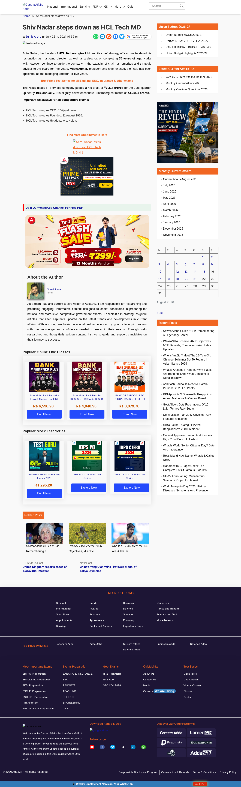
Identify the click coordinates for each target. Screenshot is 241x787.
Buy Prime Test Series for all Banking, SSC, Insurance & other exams (87, 80)
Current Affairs (131, 643)
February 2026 (172, 216)
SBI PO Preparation (34, 673)
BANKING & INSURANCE (77, 673)
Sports (93, 603)
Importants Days (133, 626)
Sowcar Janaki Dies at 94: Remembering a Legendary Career (188, 333)
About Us (148, 673)
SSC (65, 679)
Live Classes (190, 679)
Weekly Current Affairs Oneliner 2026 (189, 77)
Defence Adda (131, 649)
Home (26, 15)
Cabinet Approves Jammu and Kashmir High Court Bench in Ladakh (187, 437)
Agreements (97, 620)
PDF (95, 6)
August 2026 (180, 179)
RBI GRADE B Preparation (38, 708)
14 (194, 271)
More (118, 6)
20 (186, 279)
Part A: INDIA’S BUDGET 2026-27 (187, 41)
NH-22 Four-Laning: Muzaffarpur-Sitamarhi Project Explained (183, 478)
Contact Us (149, 679)
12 (177, 271)
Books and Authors (101, 626)
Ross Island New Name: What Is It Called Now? (189, 457)
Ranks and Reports (168, 608)
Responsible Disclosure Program (138, 772)
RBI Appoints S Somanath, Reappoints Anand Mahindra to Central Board (187, 396)
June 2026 (169, 191)
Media (146, 685)
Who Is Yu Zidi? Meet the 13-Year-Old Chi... (129, 549)
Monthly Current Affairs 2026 (183, 83)
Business (128, 603)
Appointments (64, 620)
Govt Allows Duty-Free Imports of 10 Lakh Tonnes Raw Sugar (185, 406)
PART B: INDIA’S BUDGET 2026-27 (188, 47)
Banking (85, 6)
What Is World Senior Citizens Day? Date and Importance (189, 447)
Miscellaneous (165, 620)
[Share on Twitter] (122, 36)
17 (159, 279)
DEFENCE (69, 697)
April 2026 (169, 203)
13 (186, 271)
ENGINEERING (72, 702)
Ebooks (187, 691)
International (69, 6)
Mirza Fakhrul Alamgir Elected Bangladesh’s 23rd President (182, 427)
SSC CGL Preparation (35, 697)
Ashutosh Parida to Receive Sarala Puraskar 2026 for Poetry (185, 386)
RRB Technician (112, 673)
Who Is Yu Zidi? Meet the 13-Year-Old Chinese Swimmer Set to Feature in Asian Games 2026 (187, 359)
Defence (128, 608)
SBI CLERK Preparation (37, 679)
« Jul (160, 312)
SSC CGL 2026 (112, 685)
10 (159, 271)
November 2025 (173, 234)
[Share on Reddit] (109, 36)
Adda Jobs (96, 643)
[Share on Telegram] (102, 36)
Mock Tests (190, 673)
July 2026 (169, 185)
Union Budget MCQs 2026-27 (184, 34)
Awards (94, 608)
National (52, 6)
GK (106, 6)
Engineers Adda (166, 643)
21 (194, 279)
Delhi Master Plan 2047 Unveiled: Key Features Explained (187, 416)
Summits (128, 614)
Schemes (95, 614)
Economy (128, 620)
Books (187, 697)
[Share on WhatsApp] (95, 36)
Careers (158, 691)
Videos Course (192, 685)
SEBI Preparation (33, 685)
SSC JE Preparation (34, 691)
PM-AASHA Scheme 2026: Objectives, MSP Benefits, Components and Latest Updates (187, 345)
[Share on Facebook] (115, 36)
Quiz (130, 6)
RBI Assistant (30, 702)
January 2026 (171, 222)
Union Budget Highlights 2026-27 (186, 53)
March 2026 (170, 210)
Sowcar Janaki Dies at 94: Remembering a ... (42, 549)
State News (63, 614)
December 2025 (173, 228)
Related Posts (33, 515)
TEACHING (69, 691)
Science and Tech (167, 614)
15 (203, 271)
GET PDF (200, 783)
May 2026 (169, 197)
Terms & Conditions (204, 772)
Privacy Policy (228, 772)
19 (177, 279)
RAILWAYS (69, 685)
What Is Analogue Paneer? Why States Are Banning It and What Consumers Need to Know (187, 373)
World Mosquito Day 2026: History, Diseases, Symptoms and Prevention (186, 488)
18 (168, 279)
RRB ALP (108, 679)
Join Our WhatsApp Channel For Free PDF (54, 207)
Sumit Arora (33, 36)
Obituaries (163, 603)
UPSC (66, 708)
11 (168, 271)
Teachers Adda (65, 643)
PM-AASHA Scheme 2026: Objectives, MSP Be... (86, 549)
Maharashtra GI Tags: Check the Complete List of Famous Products (185, 467)
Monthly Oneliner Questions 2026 (186, 89)
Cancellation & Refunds (175, 772)
